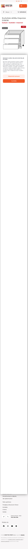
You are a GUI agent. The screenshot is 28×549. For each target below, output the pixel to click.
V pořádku (14, 81)
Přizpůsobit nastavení (14, 76)
